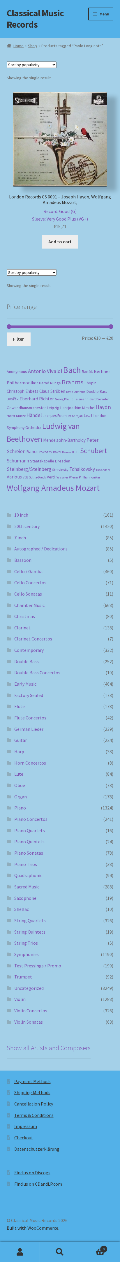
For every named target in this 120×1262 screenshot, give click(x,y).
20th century (27, 526)
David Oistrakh (76, 392)
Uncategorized (29, 988)
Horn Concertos (30, 763)
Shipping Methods (32, 1092)
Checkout (23, 1137)
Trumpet (23, 977)
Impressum (25, 1126)
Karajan (77, 416)
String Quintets (29, 932)
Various (14, 477)
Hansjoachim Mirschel (77, 407)
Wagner (62, 477)
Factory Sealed (28, 695)
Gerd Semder (99, 399)
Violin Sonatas (28, 1022)
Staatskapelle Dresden (50, 461)
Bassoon (22, 560)
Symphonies (26, 954)
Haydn (103, 407)
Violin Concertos (30, 1010)
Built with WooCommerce (32, 1228)
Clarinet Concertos (33, 639)
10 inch (21, 515)
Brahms (73, 382)
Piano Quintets (29, 841)
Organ (20, 797)
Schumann (18, 460)
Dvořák (13, 399)
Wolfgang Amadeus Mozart (53, 488)
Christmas (24, 616)
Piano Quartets (29, 830)
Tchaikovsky (82, 469)
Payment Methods (32, 1081)
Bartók (87, 371)
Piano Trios (25, 864)
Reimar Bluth (70, 452)
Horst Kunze (16, 415)
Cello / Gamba (28, 571)
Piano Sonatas (28, 853)
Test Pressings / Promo (37, 966)
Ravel (57, 452)
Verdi (51, 477)
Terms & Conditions (34, 1115)
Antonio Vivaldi (45, 371)
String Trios (26, 943)
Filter (18, 339)
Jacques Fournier (57, 415)
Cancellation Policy (33, 1104)
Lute (18, 774)
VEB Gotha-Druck (34, 477)
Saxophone (25, 898)
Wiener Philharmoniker (84, 477)
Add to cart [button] (60, 241)
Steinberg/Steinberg (29, 469)
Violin (20, 999)
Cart (92, 1247)
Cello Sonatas (28, 594)
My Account (20, 1252)
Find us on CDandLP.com (38, 1184)
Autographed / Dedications (41, 549)
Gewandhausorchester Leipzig (33, 407)
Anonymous (17, 371)
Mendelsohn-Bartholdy (64, 440)
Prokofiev (45, 451)
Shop (32, 45)
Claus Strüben (52, 391)
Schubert (93, 450)
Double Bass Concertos (37, 672)
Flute (19, 706)
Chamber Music (29, 605)
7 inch (20, 538)
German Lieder (28, 729)
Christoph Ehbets (22, 391)
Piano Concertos (30, 819)
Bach (72, 370)
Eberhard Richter (37, 399)
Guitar (20, 740)
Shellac (21, 909)
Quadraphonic (28, 875)
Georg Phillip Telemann (72, 399)
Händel (34, 415)
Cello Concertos (30, 582)
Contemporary (29, 650)
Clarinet (22, 628)
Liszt (88, 415)
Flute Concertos (30, 718)
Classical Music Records (35, 18)
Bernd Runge (50, 383)
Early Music (25, 684)
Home (18, 45)
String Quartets (30, 920)
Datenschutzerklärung (36, 1149)
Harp (19, 751)
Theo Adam (103, 470)
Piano (31, 451)
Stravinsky (60, 469)
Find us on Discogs (32, 1172)
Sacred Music (26, 887)
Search (60, 1252)
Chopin (90, 383)
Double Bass (97, 391)
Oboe (19, 785)
